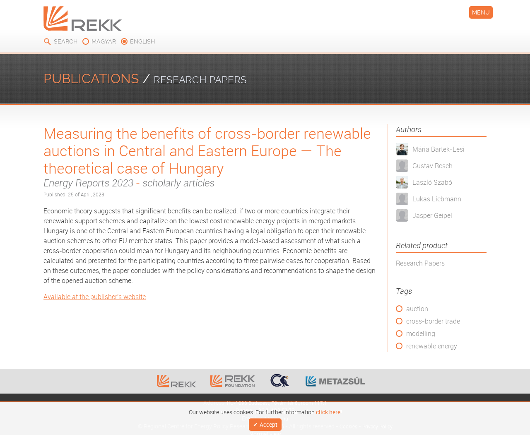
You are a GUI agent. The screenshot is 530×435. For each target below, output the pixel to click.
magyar (104, 41)
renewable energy (431, 346)
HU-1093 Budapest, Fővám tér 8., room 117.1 (277, 402)
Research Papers (420, 263)
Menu (481, 12)
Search (65, 41)
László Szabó (432, 182)
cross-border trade (433, 321)
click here (328, 411)
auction (417, 308)
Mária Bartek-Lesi (438, 149)
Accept (268, 425)
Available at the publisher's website (94, 296)
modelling (420, 333)
